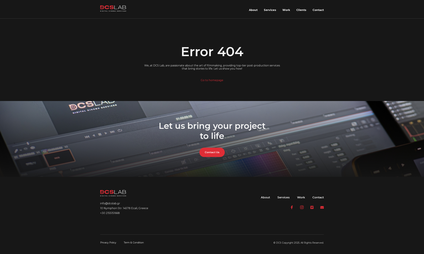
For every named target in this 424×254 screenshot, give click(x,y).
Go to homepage (212, 80)
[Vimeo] (312, 207)
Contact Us (212, 152)
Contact (318, 10)
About (253, 10)
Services (270, 10)
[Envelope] (322, 207)
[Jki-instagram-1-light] (302, 207)
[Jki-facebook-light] (291, 207)
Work (286, 10)
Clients (301, 10)
